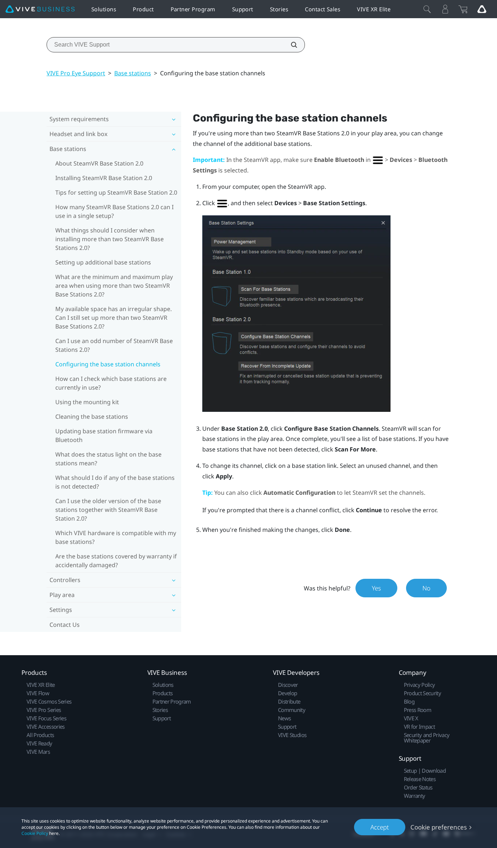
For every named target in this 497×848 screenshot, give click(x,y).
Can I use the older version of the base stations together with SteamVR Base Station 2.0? (108, 509)
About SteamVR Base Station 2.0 (99, 163)
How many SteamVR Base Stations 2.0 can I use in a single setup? (114, 211)
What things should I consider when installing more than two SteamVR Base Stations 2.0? (109, 239)
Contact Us (64, 625)
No (426, 588)
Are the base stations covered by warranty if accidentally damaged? (116, 560)
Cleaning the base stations (91, 417)
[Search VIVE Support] (290, 44)
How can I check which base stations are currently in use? (111, 383)
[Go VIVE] (482, 9)
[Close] (427, 9)
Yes (376, 588)
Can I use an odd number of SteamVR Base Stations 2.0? (114, 345)
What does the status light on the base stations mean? (108, 458)
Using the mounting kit (87, 402)
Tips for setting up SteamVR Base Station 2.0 (116, 192)
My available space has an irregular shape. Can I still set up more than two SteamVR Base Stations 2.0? (113, 317)
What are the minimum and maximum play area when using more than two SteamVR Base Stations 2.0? (114, 285)
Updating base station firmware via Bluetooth (103, 435)
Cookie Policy (34, 833)
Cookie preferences (438, 827)
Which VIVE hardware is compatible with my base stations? (115, 537)
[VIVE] (40, 9)
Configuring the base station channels (107, 364)
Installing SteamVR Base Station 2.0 (103, 178)
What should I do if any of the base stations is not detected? (115, 482)
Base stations (132, 73)
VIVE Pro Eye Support (76, 73)
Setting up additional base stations (103, 262)
